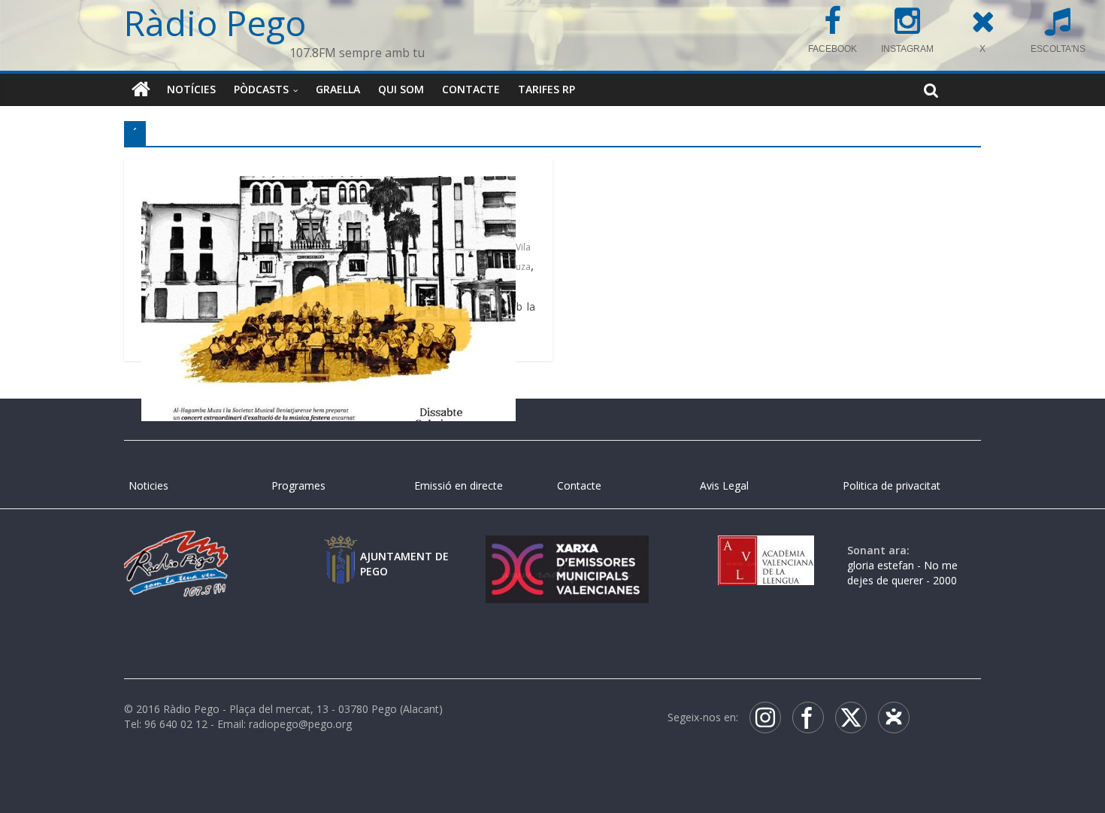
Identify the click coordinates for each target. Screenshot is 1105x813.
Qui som (401, 89)
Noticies (148, 485)
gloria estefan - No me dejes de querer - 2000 (902, 572)
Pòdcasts (261, 89)
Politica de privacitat (891, 485)
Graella (338, 89)
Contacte (471, 89)
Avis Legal (724, 485)
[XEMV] (567, 550)
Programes (298, 485)
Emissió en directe (458, 485)
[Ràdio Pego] (141, 89)
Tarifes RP (546, 89)
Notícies (191, 89)
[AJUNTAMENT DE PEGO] (340, 550)
